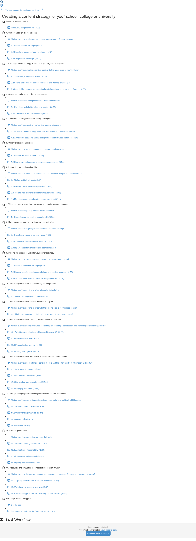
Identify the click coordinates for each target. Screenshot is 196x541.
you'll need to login (109, 529)
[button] (1, 2)
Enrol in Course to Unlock (98, 533)
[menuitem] (1, 6)
